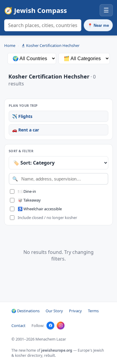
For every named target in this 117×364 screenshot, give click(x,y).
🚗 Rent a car (25, 130)
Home (9, 45)
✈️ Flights (22, 116)
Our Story (54, 310)
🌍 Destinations (25, 310)
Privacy (75, 310)
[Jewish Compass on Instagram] (60, 325)
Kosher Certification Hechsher (53, 45)
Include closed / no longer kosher (47, 217)
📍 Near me (98, 25)
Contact (18, 325)
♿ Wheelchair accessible (40, 208)
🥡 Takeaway (29, 200)
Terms (93, 310)
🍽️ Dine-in (27, 191)
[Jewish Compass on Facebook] (50, 325)
